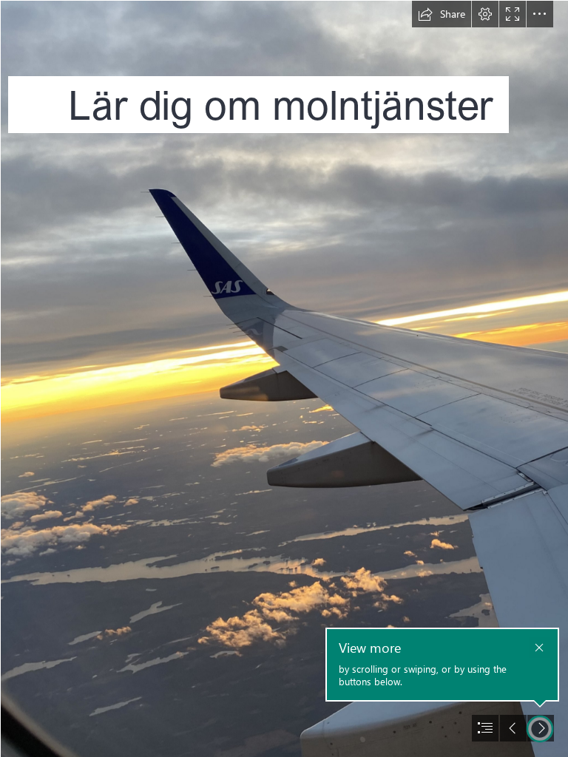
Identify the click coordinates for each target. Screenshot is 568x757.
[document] (284, 378)
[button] (441, 14)
